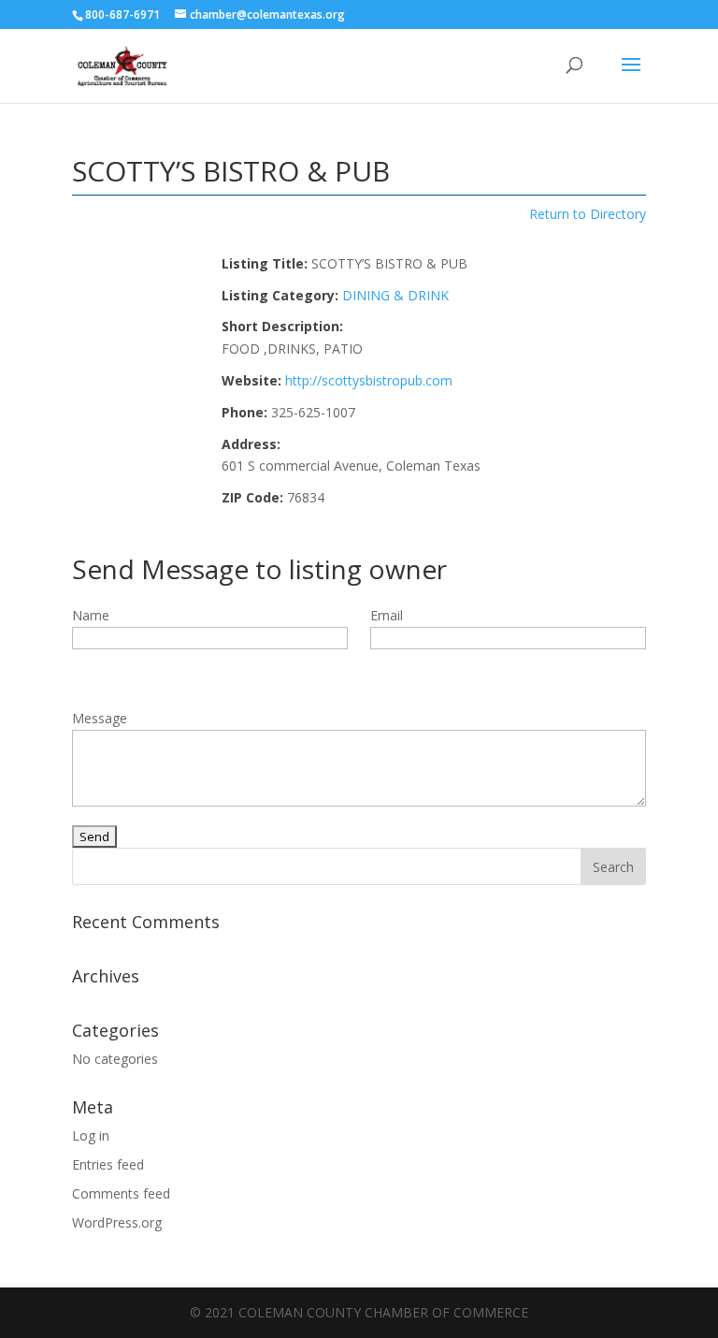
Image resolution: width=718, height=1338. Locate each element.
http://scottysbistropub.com (368, 380)
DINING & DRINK (395, 295)
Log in (90, 1135)
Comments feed (121, 1193)
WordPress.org (117, 1222)
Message (99, 718)
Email (386, 615)
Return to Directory (587, 214)
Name (90, 615)
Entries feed (108, 1164)
